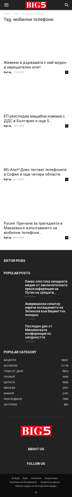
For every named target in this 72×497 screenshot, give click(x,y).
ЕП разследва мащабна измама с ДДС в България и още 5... (34, 118)
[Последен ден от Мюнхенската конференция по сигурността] (13, 330)
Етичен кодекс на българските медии (36, 486)
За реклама (51, 478)
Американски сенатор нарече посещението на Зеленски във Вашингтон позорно (45, 309)
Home (7, 13)
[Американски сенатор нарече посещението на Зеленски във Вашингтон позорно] (13, 308)
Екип (25, 478)
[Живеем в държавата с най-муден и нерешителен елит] (36, 42)
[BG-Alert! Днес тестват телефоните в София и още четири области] (36, 149)
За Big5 (15, 478)
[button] (6, 5)
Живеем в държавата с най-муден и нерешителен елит (35, 64)
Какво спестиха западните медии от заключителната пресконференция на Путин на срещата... (46, 286)
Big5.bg (7, 72)
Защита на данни (50, 482)
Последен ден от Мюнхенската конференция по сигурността (38, 331)
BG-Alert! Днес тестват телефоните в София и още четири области (35, 172)
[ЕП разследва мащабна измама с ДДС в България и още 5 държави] (36, 96)
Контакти (36, 478)
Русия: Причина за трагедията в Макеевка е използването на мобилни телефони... (33, 228)
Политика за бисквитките (23, 482)
